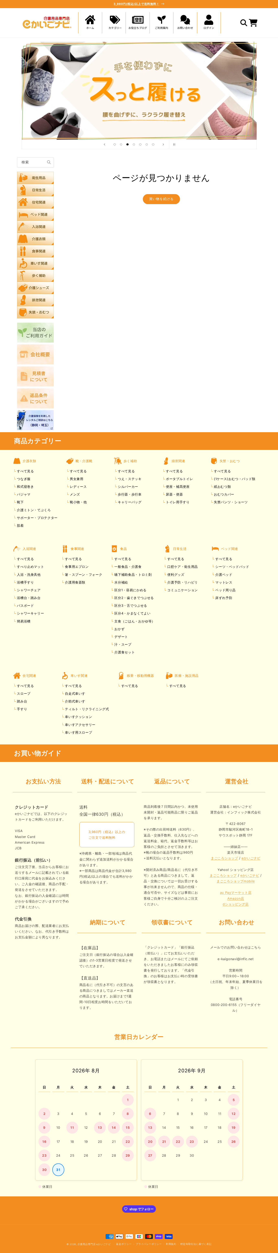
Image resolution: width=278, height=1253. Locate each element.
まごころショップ (224, 858)
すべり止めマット (30, 567)
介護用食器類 (74, 582)
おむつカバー (223, 494)
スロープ (23, 693)
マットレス (223, 582)
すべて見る (25, 471)
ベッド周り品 (225, 590)
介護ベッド (223, 575)
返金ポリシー (123, 1244)
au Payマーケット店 (236, 893)
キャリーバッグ (129, 502)
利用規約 (171, 1244)
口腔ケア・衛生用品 (182, 567)
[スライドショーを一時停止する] (173, 144)
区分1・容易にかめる (130, 590)
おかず (119, 629)
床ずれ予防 (223, 598)
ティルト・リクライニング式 (86, 709)
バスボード (25, 606)
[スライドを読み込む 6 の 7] (146, 144)
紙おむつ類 (222, 487)
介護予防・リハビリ (182, 582)
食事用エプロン (76, 567)
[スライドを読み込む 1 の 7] (115, 144)
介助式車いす (74, 701)
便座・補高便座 (177, 487)
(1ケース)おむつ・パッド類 (234, 479)
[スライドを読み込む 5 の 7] (140, 144)
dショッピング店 (235, 904)
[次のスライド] (163, 144)
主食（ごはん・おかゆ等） (134, 621)
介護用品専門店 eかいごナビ (94, 1244)
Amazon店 (235, 898)
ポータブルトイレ (179, 479)
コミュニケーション (182, 590)
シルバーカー (127, 487)
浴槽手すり (25, 582)
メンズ (74, 494)
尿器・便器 (174, 494)
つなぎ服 (23, 479)
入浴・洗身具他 (28, 575)
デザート (120, 637)
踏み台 (21, 701)
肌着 (20, 525)
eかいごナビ (251, 858)
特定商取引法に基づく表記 (195, 1244)
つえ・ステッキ (129, 479)
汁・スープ (122, 645)
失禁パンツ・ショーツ (230, 502)
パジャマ (23, 494)
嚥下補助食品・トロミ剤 (132, 575)
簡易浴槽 (23, 621)
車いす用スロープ (78, 732)
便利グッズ (175, 575)
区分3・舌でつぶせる (130, 606)
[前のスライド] (104, 144)
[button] (114, 22)
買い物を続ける (161, 199)
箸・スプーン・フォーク (83, 575)
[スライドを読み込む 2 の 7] (121, 144)
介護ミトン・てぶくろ (33, 510)
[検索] (49, 162)
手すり (21, 709)
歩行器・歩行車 (129, 494)
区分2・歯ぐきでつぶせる (133, 598)
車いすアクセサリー (79, 725)
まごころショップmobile (236, 881)
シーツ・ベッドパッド (231, 567)
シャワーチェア (28, 590)
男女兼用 (76, 479)
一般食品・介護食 (127, 567)
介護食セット (124, 652)
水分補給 (120, 582)
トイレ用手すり (177, 502)
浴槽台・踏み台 (28, 598)
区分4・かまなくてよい (132, 613)
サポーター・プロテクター (37, 518)
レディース (78, 487)
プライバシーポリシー (149, 1244)
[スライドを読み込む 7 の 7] (153, 144)
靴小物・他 (78, 502)
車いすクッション (78, 717)
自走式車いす (74, 693)
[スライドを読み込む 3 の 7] (127, 144)
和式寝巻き (25, 487)
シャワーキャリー (30, 613)
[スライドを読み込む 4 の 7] (134, 144)
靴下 (20, 502)
